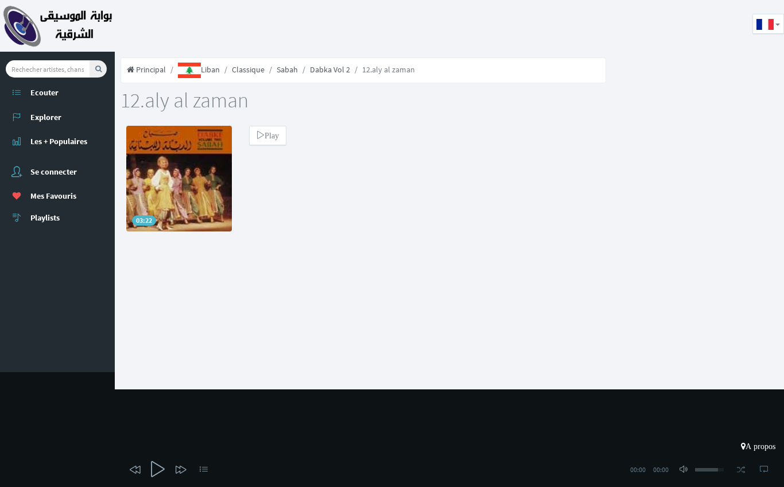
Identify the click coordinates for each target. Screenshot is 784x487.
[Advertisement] (324, 26)
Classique (248, 69)
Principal (150, 69)
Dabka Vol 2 (330, 69)
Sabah (287, 69)
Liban (210, 69)
